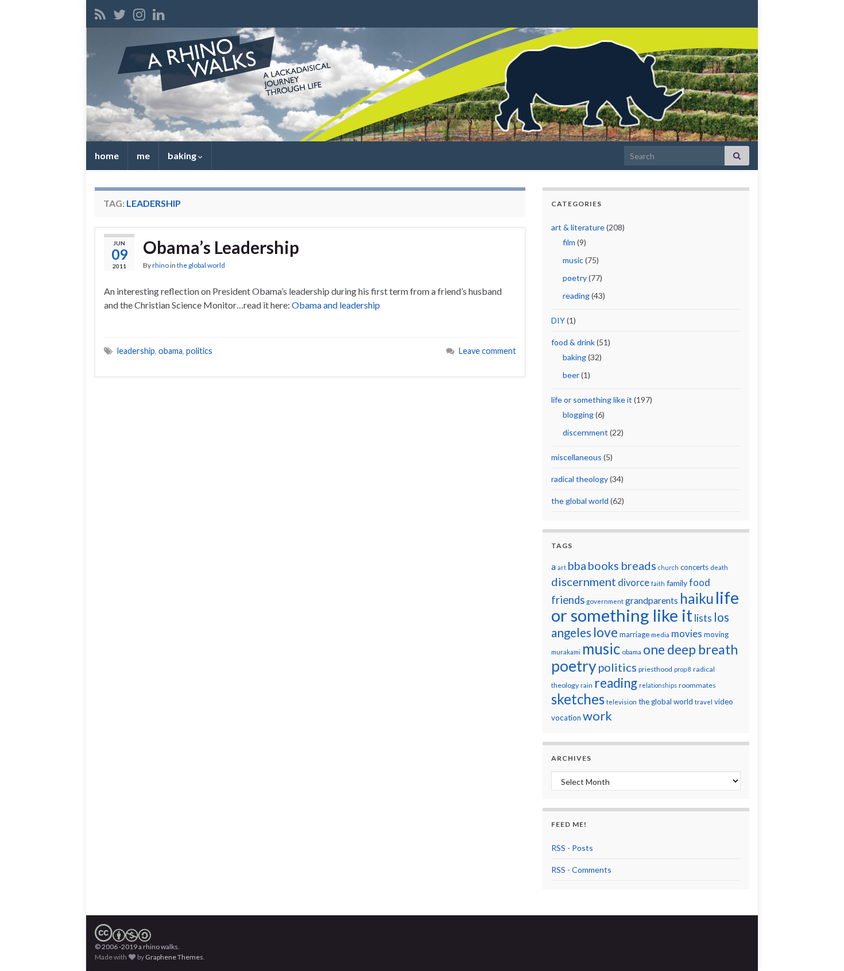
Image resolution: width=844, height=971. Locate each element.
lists (703, 618)
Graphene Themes (174, 957)
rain (586, 685)
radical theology (579, 479)
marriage (634, 634)
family (677, 583)
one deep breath (690, 649)
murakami (565, 652)
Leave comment (487, 351)
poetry (575, 278)
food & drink (573, 342)
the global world (201, 265)
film (569, 242)
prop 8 (682, 669)
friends (567, 600)
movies (686, 633)
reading (576, 295)
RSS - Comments (581, 869)
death (719, 567)
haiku (697, 598)
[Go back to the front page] (422, 84)
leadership (136, 351)
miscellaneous (576, 457)
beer (571, 375)
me (143, 155)
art (561, 567)
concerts (694, 567)
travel (704, 702)
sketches (578, 699)
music (573, 260)
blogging (578, 414)
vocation (566, 717)
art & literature (578, 227)
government (605, 601)
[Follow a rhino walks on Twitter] (119, 12)
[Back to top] (818, 945)
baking (183, 155)
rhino (160, 265)
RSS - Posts (572, 848)
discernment (585, 432)
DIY (558, 320)
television (621, 702)
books (603, 565)
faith (658, 583)
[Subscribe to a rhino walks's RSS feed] (100, 12)
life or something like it (591, 399)
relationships (658, 685)
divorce (633, 582)
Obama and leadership (336, 304)
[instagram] (139, 12)
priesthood (655, 669)
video (723, 701)
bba (577, 565)
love (605, 632)
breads (638, 565)
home (107, 155)
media (660, 634)
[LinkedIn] (159, 12)
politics (199, 351)
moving (716, 634)
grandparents (651, 600)
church (668, 567)
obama (170, 351)
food (699, 582)
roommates (697, 685)
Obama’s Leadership (221, 247)
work (597, 715)
